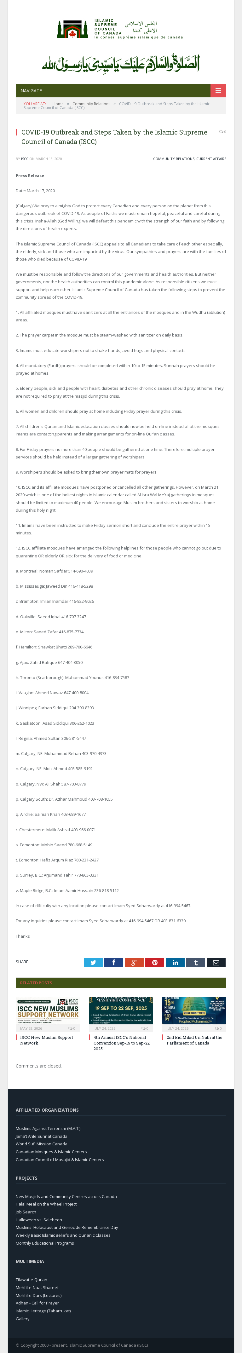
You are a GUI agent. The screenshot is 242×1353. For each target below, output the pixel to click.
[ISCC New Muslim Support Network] (48, 1014)
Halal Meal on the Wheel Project (46, 1204)
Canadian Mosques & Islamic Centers (51, 1151)
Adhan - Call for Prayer (37, 1303)
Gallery (23, 1318)
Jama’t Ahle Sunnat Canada (41, 1136)
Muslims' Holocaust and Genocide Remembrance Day (67, 1227)
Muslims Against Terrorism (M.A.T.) (48, 1128)
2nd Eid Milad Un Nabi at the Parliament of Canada (194, 1040)
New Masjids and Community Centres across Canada (66, 1196)
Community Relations (173, 158)
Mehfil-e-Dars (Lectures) (38, 1295)
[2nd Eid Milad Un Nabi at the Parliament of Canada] (194, 1014)
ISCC (24, 158)
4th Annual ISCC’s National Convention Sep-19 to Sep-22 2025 (122, 1042)
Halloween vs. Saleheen (39, 1220)
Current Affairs (211, 158)
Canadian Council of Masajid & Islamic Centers (60, 1159)
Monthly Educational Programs (45, 1243)
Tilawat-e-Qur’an (31, 1279)
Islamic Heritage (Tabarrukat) (43, 1311)
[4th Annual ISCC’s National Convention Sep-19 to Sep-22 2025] (121, 1014)
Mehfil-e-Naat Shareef (37, 1287)
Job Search (26, 1212)
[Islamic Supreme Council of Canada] (121, 27)
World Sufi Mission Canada (41, 1144)
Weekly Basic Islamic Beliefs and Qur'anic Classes (63, 1235)
